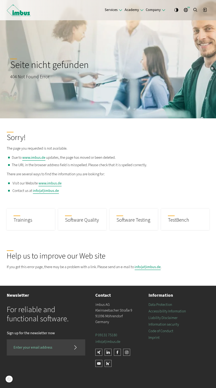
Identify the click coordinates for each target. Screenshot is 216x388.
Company (153, 10)
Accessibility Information (167, 311)
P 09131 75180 (106, 335)
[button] (195, 9)
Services (111, 10)
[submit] (75, 347)
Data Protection (160, 304)
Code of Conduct (160, 331)
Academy (132, 10)
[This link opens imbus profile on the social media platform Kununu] (108, 363)
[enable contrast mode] (176, 9)
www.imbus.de (33, 157)
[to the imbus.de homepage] (19, 10)
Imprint (154, 337)
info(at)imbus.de (46, 190)
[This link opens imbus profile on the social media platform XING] (98, 352)
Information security (163, 324)
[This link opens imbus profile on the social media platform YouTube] (98, 363)
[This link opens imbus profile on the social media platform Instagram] (126, 352)
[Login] (204, 9)
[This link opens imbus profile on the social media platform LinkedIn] (108, 352)
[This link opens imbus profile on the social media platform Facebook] (117, 352)
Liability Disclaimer (163, 318)
